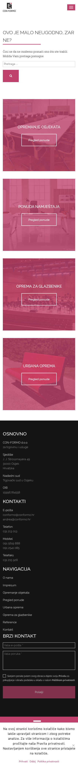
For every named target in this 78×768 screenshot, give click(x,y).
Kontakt (8, 629)
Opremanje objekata (16, 592)
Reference (10, 622)
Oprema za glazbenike (17, 615)
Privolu (62, 676)
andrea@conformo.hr (16, 519)
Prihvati (23, 761)
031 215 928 (10, 560)
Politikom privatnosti (63, 680)
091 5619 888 (11, 543)
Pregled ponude (39, 140)
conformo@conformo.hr (18, 515)
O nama (8, 577)
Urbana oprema (13, 607)
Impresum (9, 585)
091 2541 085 (11, 548)
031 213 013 (10, 531)
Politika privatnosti (48, 761)
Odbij (33, 761)
